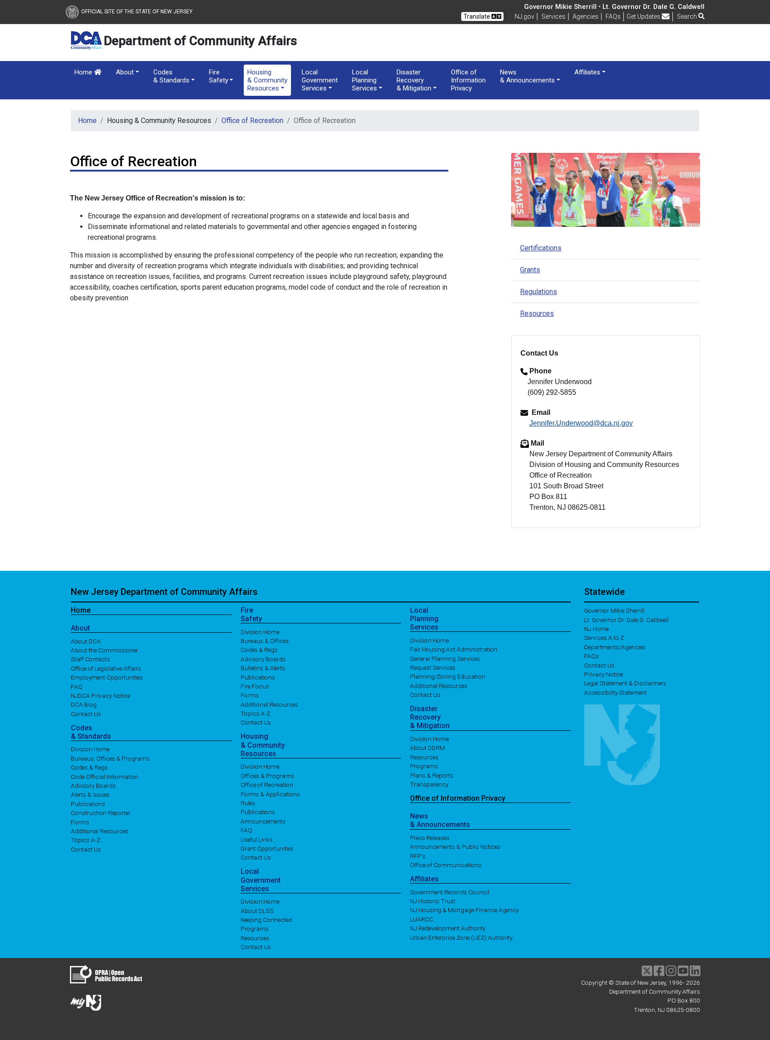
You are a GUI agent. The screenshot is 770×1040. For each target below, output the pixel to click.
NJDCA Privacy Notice (100, 695)
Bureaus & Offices (265, 640)
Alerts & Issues (90, 794)
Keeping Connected (266, 919)
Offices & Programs (267, 775)
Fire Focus (255, 686)
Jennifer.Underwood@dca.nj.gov (581, 423)
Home (84, 72)
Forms (80, 821)
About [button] (125, 72)
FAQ (76, 686)
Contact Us (86, 713)
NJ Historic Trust (432, 901)
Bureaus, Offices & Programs (110, 758)
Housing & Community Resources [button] (267, 80)
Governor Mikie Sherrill (614, 610)
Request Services (432, 667)
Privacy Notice (603, 674)
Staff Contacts (90, 659)
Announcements (263, 820)
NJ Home (596, 628)
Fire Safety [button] (218, 76)
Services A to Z (604, 637)
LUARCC (421, 918)
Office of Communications (446, 864)
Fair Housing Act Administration (453, 649)
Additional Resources (99, 831)
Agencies (585, 16)
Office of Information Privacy (468, 80)
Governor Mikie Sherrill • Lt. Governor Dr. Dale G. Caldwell (614, 7)
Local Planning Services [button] (364, 80)
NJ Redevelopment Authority (447, 928)
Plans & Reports (431, 774)
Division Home (90, 749)
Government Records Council (449, 891)
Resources (537, 313)
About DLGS (257, 910)
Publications (88, 803)
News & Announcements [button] (527, 76)
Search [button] (687, 16)
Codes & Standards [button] (171, 76)
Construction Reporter (101, 812)
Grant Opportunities (267, 848)
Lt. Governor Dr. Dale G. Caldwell (626, 619)
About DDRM (427, 747)
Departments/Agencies (615, 646)
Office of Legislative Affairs (106, 667)
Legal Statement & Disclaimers (625, 683)
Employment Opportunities (107, 677)
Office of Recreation (252, 120)
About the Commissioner (104, 650)
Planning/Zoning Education (447, 676)
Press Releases (430, 837)
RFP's (418, 855)
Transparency (429, 784)
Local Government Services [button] (320, 80)
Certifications (540, 248)
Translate (477, 16)
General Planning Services (445, 658)
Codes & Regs (89, 767)
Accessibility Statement (615, 692)
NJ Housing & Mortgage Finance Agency (464, 909)
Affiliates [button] (587, 72)
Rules (248, 803)
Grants (530, 270)
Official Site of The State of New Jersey (136, 11)
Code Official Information (105, 776)
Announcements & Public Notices (455, 846)
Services (553, 16)
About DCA (86, 640)
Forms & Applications (270, 793)
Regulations (538, 291)
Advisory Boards (93, 785)
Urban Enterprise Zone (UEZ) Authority (461, 937)
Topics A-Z (85, 839)
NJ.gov (524, 16)
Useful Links (257, 839)
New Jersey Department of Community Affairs (164, 591)
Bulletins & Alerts (263, 667)
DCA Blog (84, 704)
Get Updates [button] (644, 16)
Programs (255, 928)
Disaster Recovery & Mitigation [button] (414, 80)
